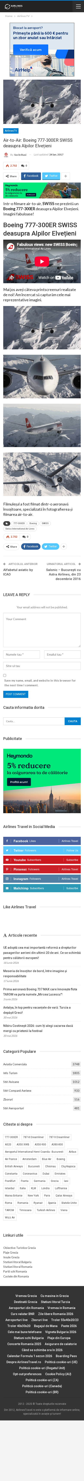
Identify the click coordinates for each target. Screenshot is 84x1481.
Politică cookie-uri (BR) (42, 1392)
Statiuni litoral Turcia (55, 1302)
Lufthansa (61, 1188)
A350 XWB (23, 1144)
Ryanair (38, 1202)
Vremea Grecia (26, 1296)
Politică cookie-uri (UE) (61, 1362)
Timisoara (25, 1210)
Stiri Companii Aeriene (17, 1090)
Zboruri (8, 1099)
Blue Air (46, 1159)
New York (33, 1195)
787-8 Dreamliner (33, 1137)
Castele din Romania (16, 1276)
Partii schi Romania (15, 1271)
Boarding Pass (66, 1356)
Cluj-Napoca (68, 1166)
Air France (11, 1159)
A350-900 (40, 1144)
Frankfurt (10, 1181)
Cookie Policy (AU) (58, 1374)
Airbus (72, 1151)
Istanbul (9, 1188)
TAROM (9, 1210)
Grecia (55, 1181)
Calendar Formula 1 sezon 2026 (29, 1356)
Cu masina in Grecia (54, 1296)
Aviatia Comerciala (15, 1064)
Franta (24, 1181)
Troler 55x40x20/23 (65, 1320)
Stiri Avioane (11, 1082)
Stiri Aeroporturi (13, 1108)
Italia (23, 1188)
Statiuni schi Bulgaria (29, 1338)
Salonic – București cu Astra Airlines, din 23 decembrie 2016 (63, 574)
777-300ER (19, 523)
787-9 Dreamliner (59, 1137)
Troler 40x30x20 (19, 1326)
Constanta (11, 1173)
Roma (8, 1202)
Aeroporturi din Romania (26, 1308)
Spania (52, 1202)
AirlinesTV (11, 130)
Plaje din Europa (58, 1338)
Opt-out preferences (27, 1374)
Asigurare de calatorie (61, 1344)
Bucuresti (34, 1166)
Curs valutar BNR (22, 1314)
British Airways (14, 1166)
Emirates (60, 1173)
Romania (22, 1202)
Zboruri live (39, 1320)
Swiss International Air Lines (19, 529)
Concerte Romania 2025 (24, 1344)
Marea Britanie (13, 1195)
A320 (8, 1144)
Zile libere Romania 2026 (55, 1314)
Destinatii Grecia (25, 1302)
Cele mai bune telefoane (25, 1332)
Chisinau (50, 1166)
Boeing (33, 523)
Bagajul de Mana (46, 1326)
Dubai (46, 1173)
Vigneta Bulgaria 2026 (60, 1332)
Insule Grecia (11, 1257)
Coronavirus (30, 1173)
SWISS (45, 523)
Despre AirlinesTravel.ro (23, 1362)
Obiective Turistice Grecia (19, 1248)
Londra (45, 1188)
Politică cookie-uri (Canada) (42, 1386)
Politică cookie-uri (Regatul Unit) (42, 1368)
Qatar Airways (64, 1195)
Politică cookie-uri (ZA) (42, 1380)
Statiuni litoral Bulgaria (17, 1262)
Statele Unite (69, 1202)
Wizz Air (10, 1217)
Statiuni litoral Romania (17, 1266)
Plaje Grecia (10, 1252)
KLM (33, 1188)
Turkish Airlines (46, 1210)
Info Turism (10, 1073)
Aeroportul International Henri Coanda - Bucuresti (34, 1151)
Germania (39, 1181)
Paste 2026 (69, 1326)
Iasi (66, 1181)
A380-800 (57, 1144)
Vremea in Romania (61, 1308)
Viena (64, 1210)
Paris (47, 1195)
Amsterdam (29, 1159)
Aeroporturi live (16, 1320)
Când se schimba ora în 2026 (42, 1350)
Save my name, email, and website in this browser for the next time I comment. (40, 683)
